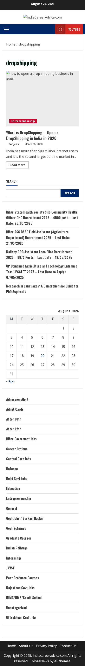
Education (13, 488)
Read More (19, 165)
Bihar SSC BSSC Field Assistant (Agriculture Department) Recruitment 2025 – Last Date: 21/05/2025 (38, 237)
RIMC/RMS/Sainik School (23, 597)
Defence (12, 468)
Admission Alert (17, 399)
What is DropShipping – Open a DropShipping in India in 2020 (42, 98)
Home (11, 646)
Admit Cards (15, 409)
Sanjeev (14, 144)
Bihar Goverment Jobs (21, 438)
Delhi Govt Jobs (16, 478)
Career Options (16, 448)
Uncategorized (16, 607)
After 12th (13, 428)
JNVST (10, 568)
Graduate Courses (19, 538)
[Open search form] (47, 29)
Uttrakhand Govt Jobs (21, 617)
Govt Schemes (16, 528)
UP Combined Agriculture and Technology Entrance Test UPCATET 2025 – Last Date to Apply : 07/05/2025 (41, 272)
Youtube (74, 29)
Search (12, 181)
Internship (13, 558)
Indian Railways (17, 548)
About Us (26, 646)
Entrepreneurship (23, 121)
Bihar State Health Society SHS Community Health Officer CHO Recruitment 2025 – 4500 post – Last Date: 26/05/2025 (42, 218)
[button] (6, 29)
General (11, 508)
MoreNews (40, 661)
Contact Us (68, 646)
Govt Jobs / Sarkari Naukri (24, 518)
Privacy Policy (46, 646)
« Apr (10, 381)
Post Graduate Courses (22, 577)
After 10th (13, 419)
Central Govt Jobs (18, 458)
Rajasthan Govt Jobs (20, 587)
